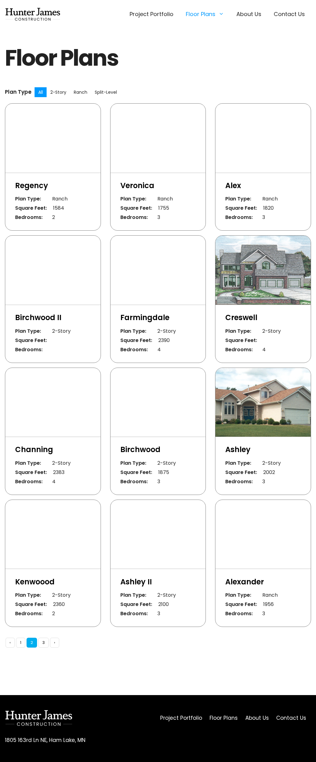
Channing (34, 449)
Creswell (241, 317)
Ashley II (136, 582)
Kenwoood (35, 582)
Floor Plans (200, 14)
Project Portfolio (151, 14)
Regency (31, 185)
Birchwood (140, 449)
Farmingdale (144, 317)
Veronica (137, 185)
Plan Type (18, 92)
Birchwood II (38, 317)
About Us (248, 14)
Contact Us (289, 14)
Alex (233, 185)
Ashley (238, 449)
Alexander (244, 582)
